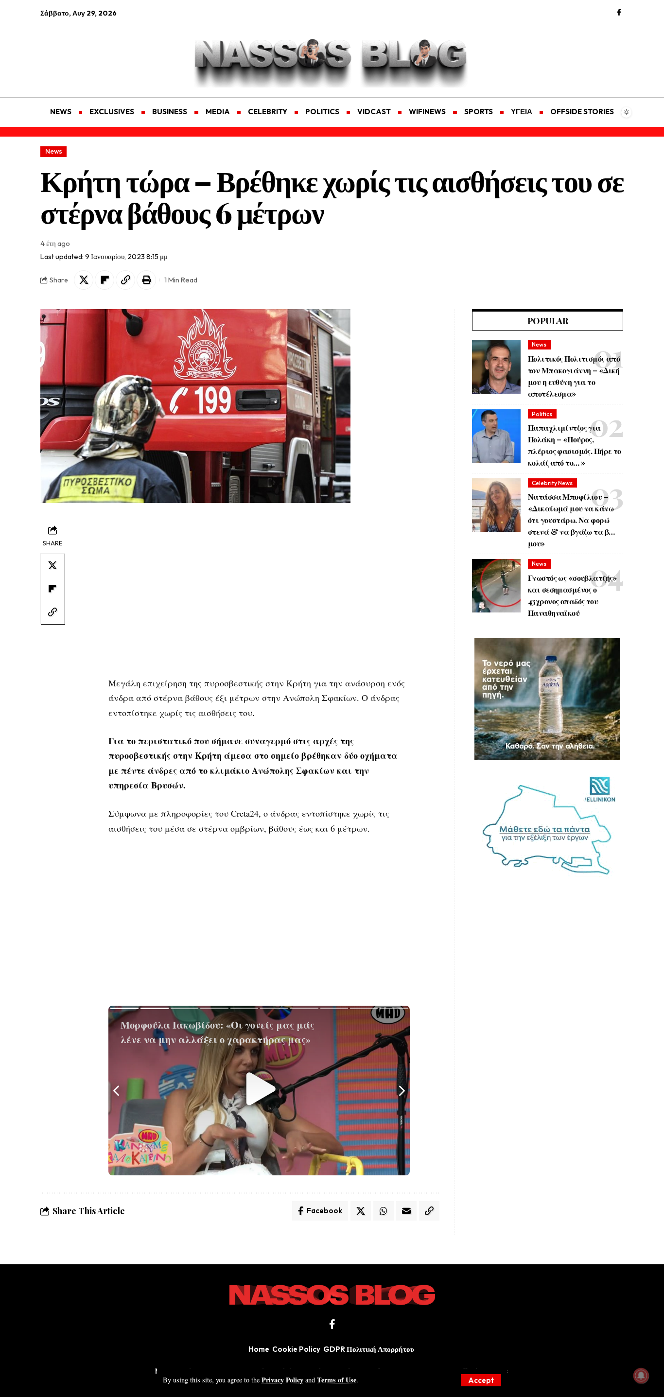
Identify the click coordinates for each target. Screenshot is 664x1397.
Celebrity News (552, 483)
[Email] (406, 1211)
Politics (542, 414)
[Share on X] (83, 280)
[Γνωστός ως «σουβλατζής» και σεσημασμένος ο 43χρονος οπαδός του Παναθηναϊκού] (496, 585)
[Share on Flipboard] (104, 280)
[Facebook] (619, 12)
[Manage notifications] (641, 1375)
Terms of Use (336, 1380)
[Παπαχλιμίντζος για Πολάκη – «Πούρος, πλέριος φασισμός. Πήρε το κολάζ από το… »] (496, 436)
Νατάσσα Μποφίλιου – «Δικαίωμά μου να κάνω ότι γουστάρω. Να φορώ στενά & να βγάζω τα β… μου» (571, 519)
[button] (481, 1380)
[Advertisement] (86, 51)
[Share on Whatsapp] (383, 1211)
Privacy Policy (282, 1380)
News (53, 151)
